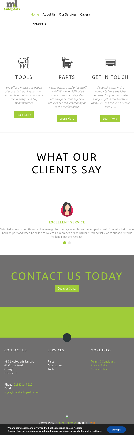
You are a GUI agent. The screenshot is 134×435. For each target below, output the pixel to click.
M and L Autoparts (68, 423)
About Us (49, 14)
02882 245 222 (23, 384)
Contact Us (38, 24)
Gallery (85, 14)
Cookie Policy (99, 369)
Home (35, 14)
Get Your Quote (67, 288)
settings (97, 431)
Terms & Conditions (103, 361)
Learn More (23, 114)
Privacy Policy (99, 365)
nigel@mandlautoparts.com (21, 392)
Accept (116, 429)
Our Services (68, 14)
